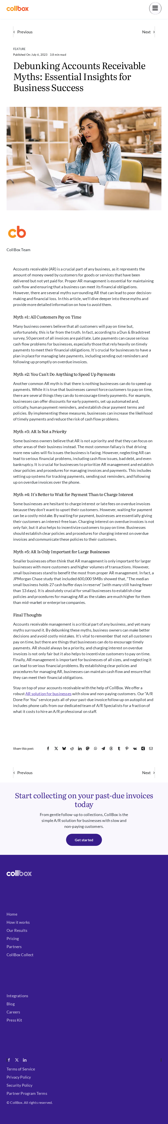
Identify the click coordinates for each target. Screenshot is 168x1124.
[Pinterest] (127, 748)
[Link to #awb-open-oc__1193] (155, 8)
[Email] (151, 748)
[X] (56, 748)
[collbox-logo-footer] (19, 872)
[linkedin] (24, 1060)
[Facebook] (48, 748)
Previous (25, 31)
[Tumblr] (119, 748)
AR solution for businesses (48, 693)
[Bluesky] (64, 748)
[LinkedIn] (80, 748)
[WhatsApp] (95, 748)
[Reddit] (72, 748)
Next (146, 31)
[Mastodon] (88, 748)
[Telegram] (103, 748)
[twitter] (17, 1060)
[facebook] (9, 1060)
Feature (19, 49)
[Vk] (135, 748)
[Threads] (111, 748)
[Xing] (143, 748)
